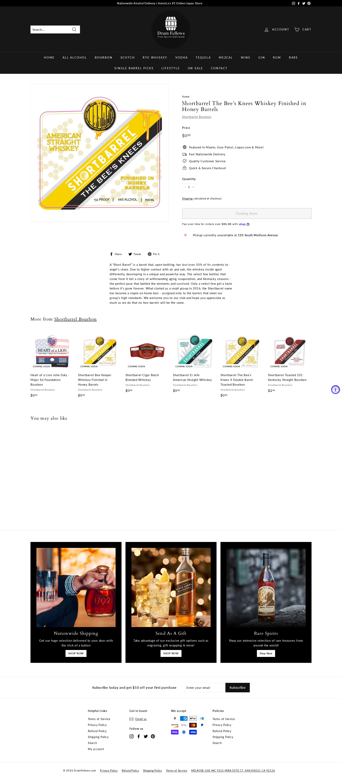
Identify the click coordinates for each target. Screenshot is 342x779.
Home (49, 57)
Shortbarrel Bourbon (196, 117)
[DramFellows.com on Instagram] (131, 736)
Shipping (187, 198)
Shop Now (266, 653)
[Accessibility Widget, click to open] (335, 389)
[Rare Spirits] (266, 587)
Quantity (189, 179)
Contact (219, 68)
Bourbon (104, 57)
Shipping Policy (98, 737)
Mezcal (226, 57)
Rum (277, 57)
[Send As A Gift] (171, 587)
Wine (246, 57)
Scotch (128, 57)
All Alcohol (75, 57)
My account (96, 749)
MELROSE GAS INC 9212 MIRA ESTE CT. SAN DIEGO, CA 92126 (233, 770)
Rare (293, 57)
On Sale (195, 68)
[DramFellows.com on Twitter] (146, 736)
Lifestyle (171, 68)
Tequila (203, 57)
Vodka (181, 57)
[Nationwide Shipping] (76, 587)
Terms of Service (99, 719)
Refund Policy (97, 731)
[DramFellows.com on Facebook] (139, 736)
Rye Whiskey (155, 57)
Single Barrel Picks (134, 68)
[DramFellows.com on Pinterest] (153, 736)
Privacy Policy (97, 725)
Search (92, 743)
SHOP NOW (76, 653)
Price (186, 127)
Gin (261, 57)
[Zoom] (100, 153)
